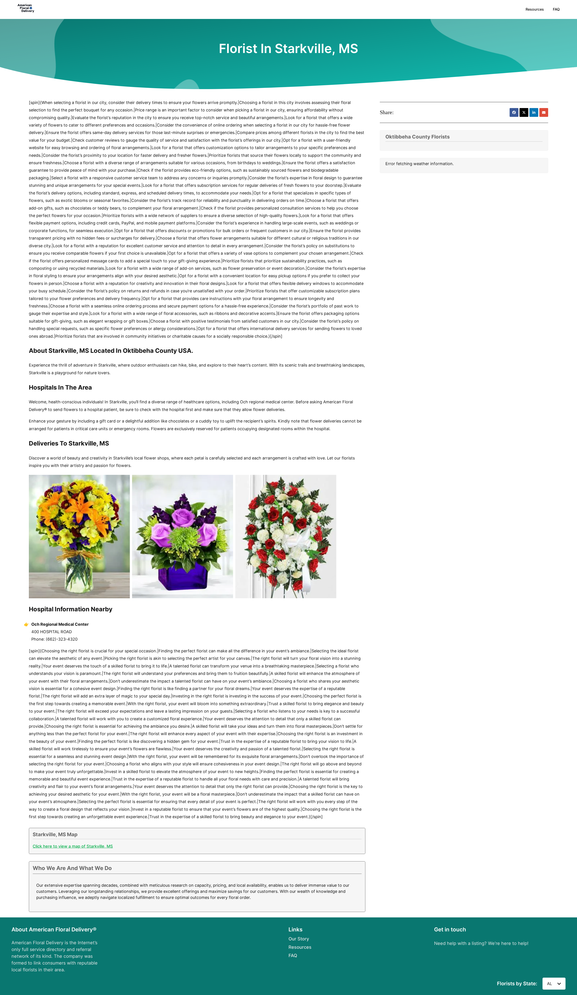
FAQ (556, 9)
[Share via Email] (543, 112)
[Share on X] (524, 112)
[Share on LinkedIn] (533, 112)
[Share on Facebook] (514, 112)
